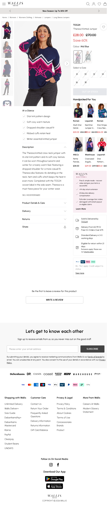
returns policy (89, 252)
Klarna (8, 430)
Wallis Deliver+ (12, 408)
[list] (42, 63)
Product (60, 430)
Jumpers (47, 17)
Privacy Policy (63, 404)
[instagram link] (51, 464)
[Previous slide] (10, 11)
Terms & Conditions (66, 408)
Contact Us (36, 404)
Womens (13, 17)
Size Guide (10, 413)
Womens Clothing (25, 17)
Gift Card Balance (39, 430)
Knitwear (38, 17)
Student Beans (12, 443)
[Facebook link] (58, 464)
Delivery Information (41, 421)
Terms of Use (63, 417)
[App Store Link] (54, 482)
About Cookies (64, 413)
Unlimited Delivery (14, 404)
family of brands (95, 357)
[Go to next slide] (67, 63)
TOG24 (76, 25)
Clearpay (9, 439)
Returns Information (40, 425)
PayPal (8, 434)
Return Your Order (40, 408)
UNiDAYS (9, 448)
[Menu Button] (4, 4)
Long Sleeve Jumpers (61, 17)
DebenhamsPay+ (13, 417)
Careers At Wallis (91, 404)
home (4, 17)
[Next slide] (99, 11)
